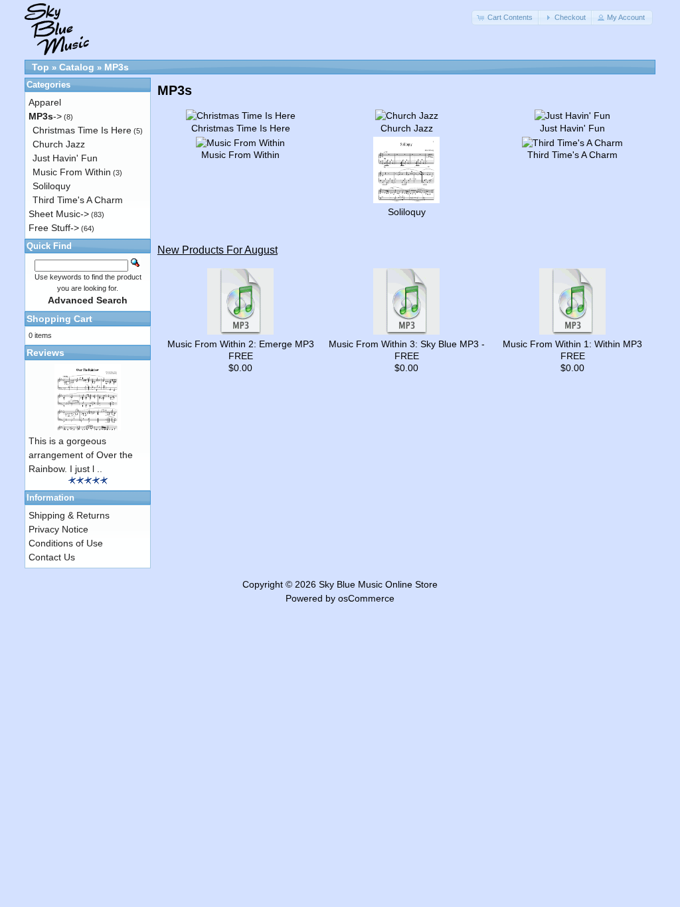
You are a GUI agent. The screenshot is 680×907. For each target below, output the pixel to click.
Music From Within (72, 172)
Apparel (45, 102)
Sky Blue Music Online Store (378, 584)
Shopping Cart (59, 318)
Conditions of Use (66, 543)
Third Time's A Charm (78, 200)
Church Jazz (59, 144)
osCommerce (366, 598)
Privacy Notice (58, 529)
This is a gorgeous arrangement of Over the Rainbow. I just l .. (81, 455)
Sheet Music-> (59, 213)
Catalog (76, 67)
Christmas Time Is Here (82, 130)
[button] (506, 17)
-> (45, 116)
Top (40, 67)
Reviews (45, 352)
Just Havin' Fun (65, 158)
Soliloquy (51, 186)
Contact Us (52, 557)
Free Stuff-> (54, 227)
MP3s (116, 67)
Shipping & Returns (69, 515)
